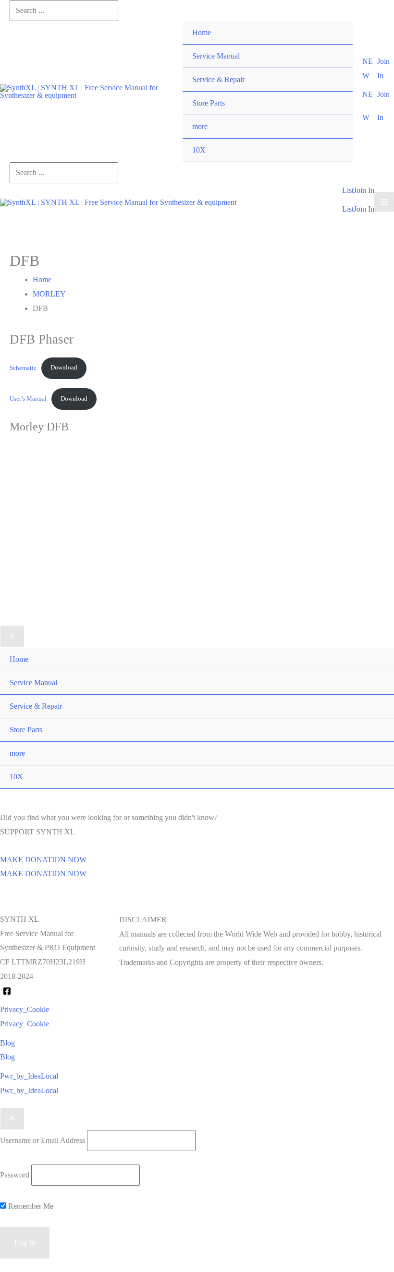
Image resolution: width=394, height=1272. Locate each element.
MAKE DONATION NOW (43, 873)
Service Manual (216, 56)
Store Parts (208, 103)
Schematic (23, 367)
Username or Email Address (42, 1140)
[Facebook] (7, 991)
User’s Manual (28, 398)
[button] (369, 68)
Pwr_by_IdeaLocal (29, 1090)
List (348, 209)
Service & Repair (218, 79)
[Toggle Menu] (335, 115)
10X (199, 150)
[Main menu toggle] (384, 202)
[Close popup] (12, 1118)
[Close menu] (12, 636)
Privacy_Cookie (24, 1024)
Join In (364, 209)
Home (201, 32)
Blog (7, 1057)
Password (14, 1175)
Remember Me (29, 1206)
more (200, 126)
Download (63, 367)
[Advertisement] (197, 544)
